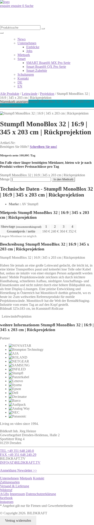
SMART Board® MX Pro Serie (48, 63)
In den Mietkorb (63, 179)
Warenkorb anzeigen (14, 101)
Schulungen (25, 74)
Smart (21, 59)
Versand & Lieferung (14, 486)
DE (19, 82)
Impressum (17, 494)
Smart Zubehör (36, 70)
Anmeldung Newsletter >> (18, 470)
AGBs (4, 494)
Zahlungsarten (10, 482)
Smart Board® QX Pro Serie (46, 66)
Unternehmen (26, 43)
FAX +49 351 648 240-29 (18, 455)
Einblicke (32, 47)
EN (19, 86)
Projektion (47, 94)
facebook (6, 498)
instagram (6, 502)
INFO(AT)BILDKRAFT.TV (20, 462)
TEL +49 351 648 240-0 (17, 451)
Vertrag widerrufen (18, 520)
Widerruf (6, 490)
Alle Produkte (9, 94)
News (21, 39)
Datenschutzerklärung (41, 494)
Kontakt (23, 78)
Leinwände (29, 94)
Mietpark (23, 55)
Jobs (29, 51)
